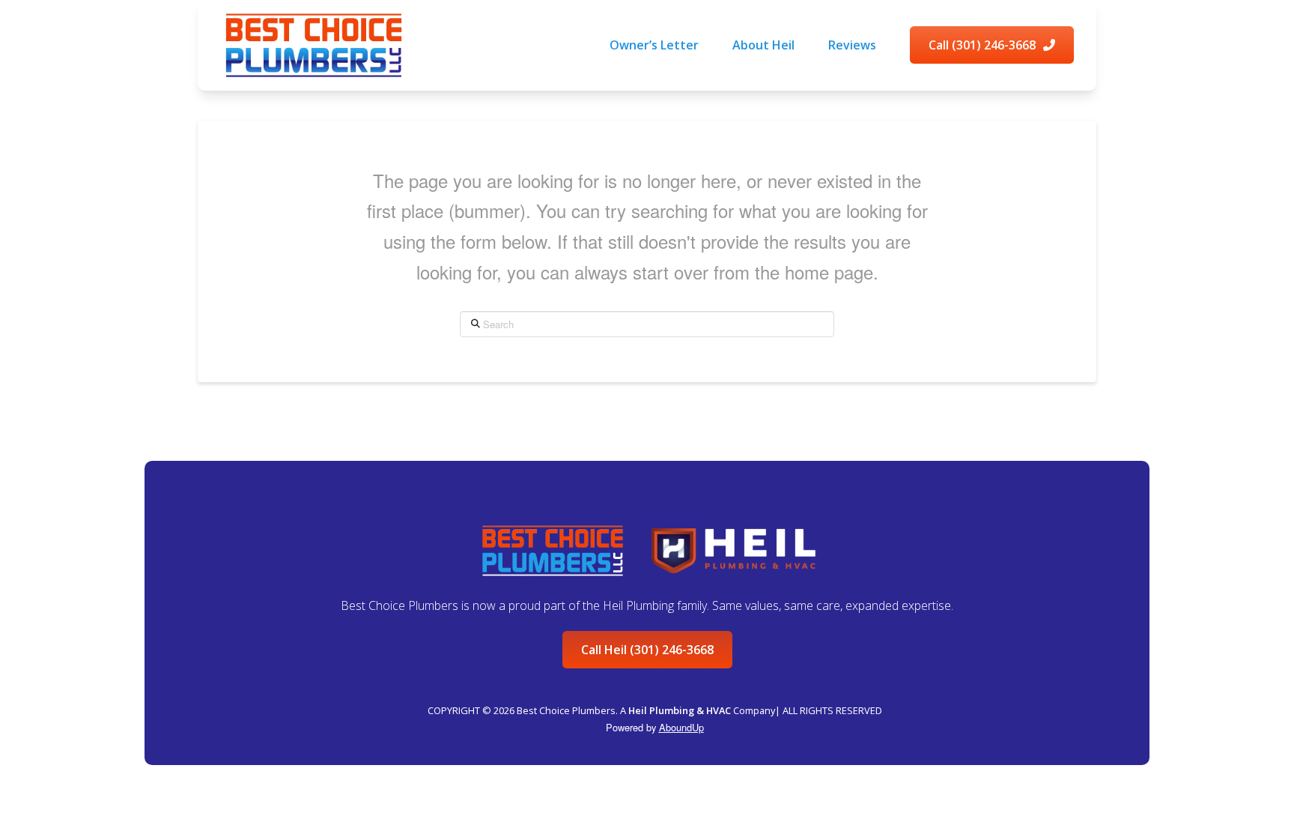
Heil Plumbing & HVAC (679, 710)
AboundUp (681, 727)
